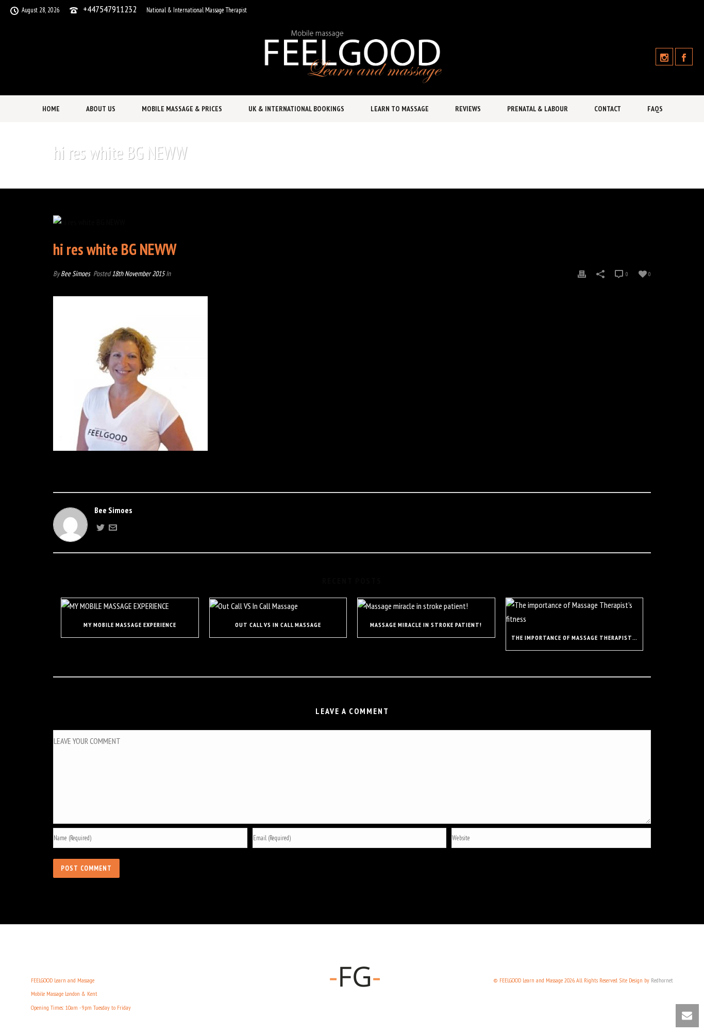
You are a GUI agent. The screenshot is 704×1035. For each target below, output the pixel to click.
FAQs (655, 108)
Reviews (468, 108)
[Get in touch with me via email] (113, 528)
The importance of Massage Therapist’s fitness (577, 637)
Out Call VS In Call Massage (278, 625)
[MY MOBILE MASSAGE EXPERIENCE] (129, 605)
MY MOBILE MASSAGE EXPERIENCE (129, 625)
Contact (607, 108)
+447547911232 (110, 9)
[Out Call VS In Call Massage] (278, 605)
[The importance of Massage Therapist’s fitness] (574, 611)
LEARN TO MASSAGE (400, 108)
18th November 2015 (138, 273)
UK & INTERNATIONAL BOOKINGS (296, 108)
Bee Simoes (75, 273)
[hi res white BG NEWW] (352, 221)
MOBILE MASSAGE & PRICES (182, 108)
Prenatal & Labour (537, 108)
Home (51, 108)
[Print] (582, 273)
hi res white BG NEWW (548, 179)
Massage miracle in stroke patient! (426, 625)
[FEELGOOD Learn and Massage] (351, 56)
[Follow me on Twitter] (100, 528)
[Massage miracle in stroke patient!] (426, 605)
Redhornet (662, 980)
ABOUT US (100, 108)
